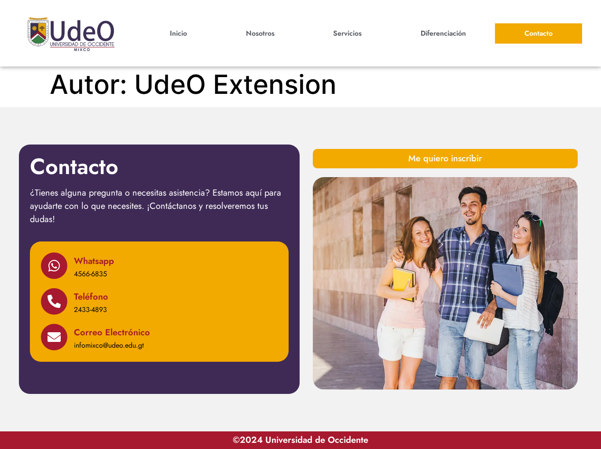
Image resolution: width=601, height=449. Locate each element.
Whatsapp (94, 261)
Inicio (178, 33)
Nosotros (260, 33)
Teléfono (91, 296)
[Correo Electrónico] (54, 337)
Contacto (538, 33)
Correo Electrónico (112, 332)
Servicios (347, 33)
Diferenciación (443, 33)
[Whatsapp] (54, 265)
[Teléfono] (54, 301)
